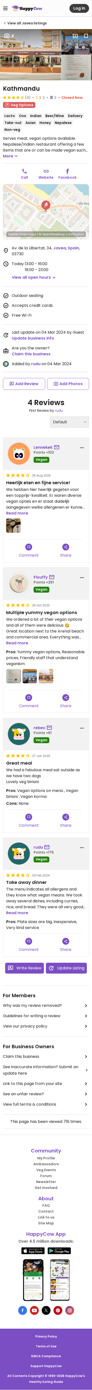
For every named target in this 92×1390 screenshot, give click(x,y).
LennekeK (43, 447)
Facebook (67, 177)
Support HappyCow (46, 1366)
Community (46, 1150)
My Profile (46, 1158)
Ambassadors (46, 1164)
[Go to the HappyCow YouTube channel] (34, 1310)
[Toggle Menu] (5, 8)
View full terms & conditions (29, 1104)
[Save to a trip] (75, 36)
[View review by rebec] (19, 734)
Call (24, 177)
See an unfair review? (23, 1094)
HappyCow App (46, 1234)
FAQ (46, 1205)
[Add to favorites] (86, 36)
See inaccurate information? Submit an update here (40, 1070)
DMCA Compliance (46, 1356)
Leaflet (13, 234)
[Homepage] (27, 8)
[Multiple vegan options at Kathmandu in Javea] (76, 68)
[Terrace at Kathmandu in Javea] (76, 42)
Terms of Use (46, 1346)
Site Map (46, 1223)
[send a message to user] (58, 447)
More (8, 156)
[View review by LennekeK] (19, 453)
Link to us (46, 1217)
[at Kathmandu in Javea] (13, 525)
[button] (45, 206)
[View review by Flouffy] (19, 583)
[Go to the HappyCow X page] (46, 1310)
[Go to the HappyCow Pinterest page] (57, 1310)
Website (46, 177)
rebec (39, 728)
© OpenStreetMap (52, 234)
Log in (79, 8)
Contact (46, 1211)
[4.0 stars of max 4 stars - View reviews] (13, 97)
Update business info (33, 338)
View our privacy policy (25, 1026)
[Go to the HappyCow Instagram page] (69, 1310)
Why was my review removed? (32, 1005)
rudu (35, 364)
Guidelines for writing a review (31, 1016)
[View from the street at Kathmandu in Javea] (30, 54)
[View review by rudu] (19, 853)
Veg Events (46, 1169)
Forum (46, 1175)
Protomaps (28, 234)
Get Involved (46, 1187)
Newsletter (46, 1181)
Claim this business (31, 354)
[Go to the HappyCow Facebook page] (22, 1310)
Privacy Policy (46, 1336)
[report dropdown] (82, 448)
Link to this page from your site (32, 1083)
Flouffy (41, 577)
